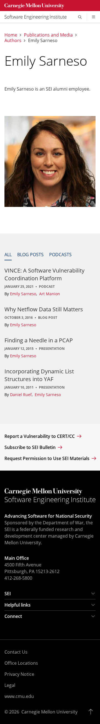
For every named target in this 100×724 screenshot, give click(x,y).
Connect (13, 616)
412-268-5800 (18, 578)
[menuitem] (37, 17)
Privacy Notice (19, 674)
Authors (12, 40)
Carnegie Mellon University (49, 712)
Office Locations (21, 663)
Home (10, 35)
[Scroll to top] (92, 711)
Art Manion (49, 293)
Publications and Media (48, 35)
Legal (9, 685)
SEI (7, 594)
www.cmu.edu (19, 696)
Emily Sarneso (23, 293)
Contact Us (16, 652)
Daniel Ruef (21, 394)
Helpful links (17, 605)
